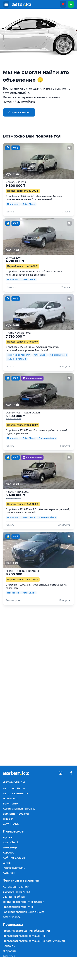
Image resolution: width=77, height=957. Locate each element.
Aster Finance (12, 917)
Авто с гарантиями (15, 793)
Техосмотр (10, 847)
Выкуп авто (10, 803)
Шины (7, 862)
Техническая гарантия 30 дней (23, 901)
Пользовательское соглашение (24, 935)
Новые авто (10, 798)
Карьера (8, 852)
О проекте (10, 951)
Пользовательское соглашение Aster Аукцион (34, 941)
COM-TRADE (11, 823)
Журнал (8, 837)
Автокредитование (16, 886)
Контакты (9, 946)
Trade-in (8, 818)
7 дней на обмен (14, 896)
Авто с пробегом (14, 788)
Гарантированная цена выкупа (23, 912)
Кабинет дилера (14, 857)
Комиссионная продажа (19, 808)
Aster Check (11, 842)
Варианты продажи (16, 813)
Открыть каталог (19, 112)
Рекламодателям (14, 867)
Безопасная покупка (16, 891)
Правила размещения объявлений (26, 930)
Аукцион (9, 872)
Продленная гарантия (18, 907)
